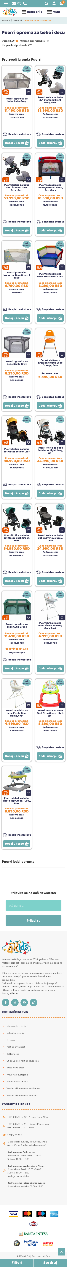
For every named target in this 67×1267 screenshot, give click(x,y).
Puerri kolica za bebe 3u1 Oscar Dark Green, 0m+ (17, 538)
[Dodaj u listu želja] (28, 92)
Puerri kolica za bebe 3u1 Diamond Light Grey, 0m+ (50, 100)
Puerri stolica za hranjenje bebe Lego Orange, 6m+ (50, 363)
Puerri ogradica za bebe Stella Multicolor (50, 275)
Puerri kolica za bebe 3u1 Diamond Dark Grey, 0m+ (16, 188)
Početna (6, 20)
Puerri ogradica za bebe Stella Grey (17, 362)
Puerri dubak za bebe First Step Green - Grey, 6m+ (17, 801)
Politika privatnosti (16, 1046)
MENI (56, 12)
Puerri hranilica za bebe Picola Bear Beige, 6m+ (17, 713)
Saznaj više (8, 993)
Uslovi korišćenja (15, 1032)
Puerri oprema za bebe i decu (39, 20)
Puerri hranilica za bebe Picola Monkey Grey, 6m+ (50, 626)
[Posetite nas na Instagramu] (15, 1002)
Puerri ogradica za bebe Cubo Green (17, 625)
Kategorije (34, 12)
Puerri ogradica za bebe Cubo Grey (17, 100)
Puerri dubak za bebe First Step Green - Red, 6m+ (50, 713)
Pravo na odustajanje (17, 1074)
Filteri (17, 1263)
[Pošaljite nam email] (14, 4)
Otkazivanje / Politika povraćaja (23, 1060)
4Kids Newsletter (15, 1067)
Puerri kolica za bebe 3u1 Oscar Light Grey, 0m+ (50, 450)
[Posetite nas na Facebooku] (6, 1002)
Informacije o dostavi (17, 1026)
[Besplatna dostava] (5, 92)
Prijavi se (33, 920)
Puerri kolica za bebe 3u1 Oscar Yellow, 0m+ (17, 450)
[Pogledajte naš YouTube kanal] (25, 1002)
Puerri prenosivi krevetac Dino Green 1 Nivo (17, 275)
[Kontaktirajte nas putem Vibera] (19, 4)
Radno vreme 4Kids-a (17, 1081)
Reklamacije (13, 1053)
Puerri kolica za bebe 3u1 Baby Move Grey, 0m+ (50, 538)
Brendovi (17, 20)
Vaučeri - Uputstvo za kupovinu (22, 1095)
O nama (11, 1040)
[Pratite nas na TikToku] (34, 1002)
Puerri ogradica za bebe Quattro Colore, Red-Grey (50, 188)
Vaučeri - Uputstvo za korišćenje (23, 1088)
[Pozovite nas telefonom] (25, 4)
